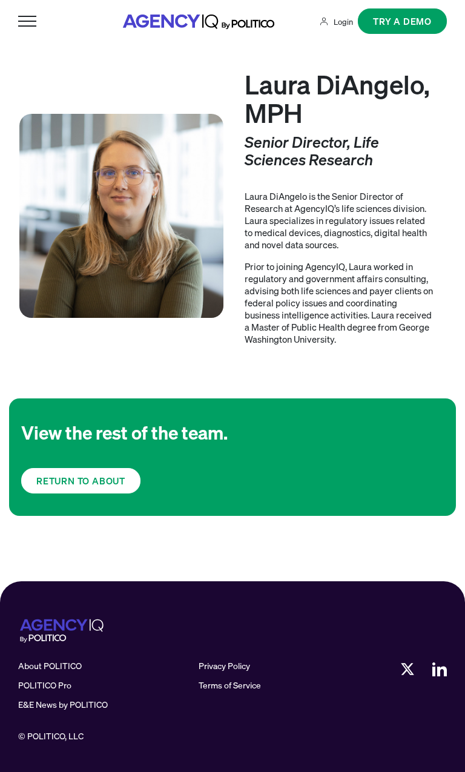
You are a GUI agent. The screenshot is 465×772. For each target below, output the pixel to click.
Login (343, 21)
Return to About (80, 481)
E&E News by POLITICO (63, 704)
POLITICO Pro (44, 685)
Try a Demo (402, 21)
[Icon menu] (27, 21)
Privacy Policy (224, 665)
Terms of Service (230, 685)
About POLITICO (50, 665)
